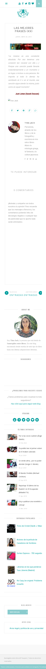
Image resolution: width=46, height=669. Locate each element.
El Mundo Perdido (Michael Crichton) (29, 475)
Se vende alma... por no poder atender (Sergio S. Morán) (30, 462)
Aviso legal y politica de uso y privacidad (26, 628)
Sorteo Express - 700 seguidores (30, 553)
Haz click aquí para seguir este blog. (26, 404)
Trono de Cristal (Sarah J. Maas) (30, 526)
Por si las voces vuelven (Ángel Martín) (30, 437)
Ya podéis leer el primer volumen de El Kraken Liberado (31, 450)
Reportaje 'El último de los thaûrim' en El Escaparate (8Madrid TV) (29, 489)
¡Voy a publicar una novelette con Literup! (31, 503)
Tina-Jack (30, 123)
